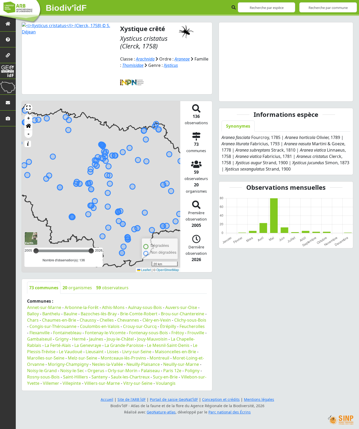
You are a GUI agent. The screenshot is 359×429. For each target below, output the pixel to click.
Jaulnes (96, 339)
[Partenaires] (8, 55)
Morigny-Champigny (68, 364)
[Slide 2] (291, 94)
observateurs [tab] (112, 288)
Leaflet (145, 269)
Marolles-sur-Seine (45, 358)
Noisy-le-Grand (42, 370)
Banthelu (51, 314)
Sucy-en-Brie (165, 377)
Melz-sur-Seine (82, 358)
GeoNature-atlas (161, 412)
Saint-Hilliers (75, 377)
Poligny (192, 370)
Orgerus (96, 370)
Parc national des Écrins (229, 412)
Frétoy (177, 333)
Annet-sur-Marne (44, 307)
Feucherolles (192, 326)
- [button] (28, 134)
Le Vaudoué (70, 352)
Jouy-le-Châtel (120, 339)
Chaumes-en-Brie (59, 320)
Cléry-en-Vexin (156, 320)
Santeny (99, 377)
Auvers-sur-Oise (181, 307)
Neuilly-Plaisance (143, 364)
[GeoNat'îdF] (8, 71)
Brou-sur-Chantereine (182, 314)
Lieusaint (95, 352)
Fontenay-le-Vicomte (105, 333)
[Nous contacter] (8, 102)
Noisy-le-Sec (72, 370)
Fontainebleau (67, 333)
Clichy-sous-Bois (190, 320)
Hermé (79, 339)
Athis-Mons (113, 307)
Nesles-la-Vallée (107, 364)
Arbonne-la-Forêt (82, 307)
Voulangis (166, 383)
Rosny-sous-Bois (43, 377)
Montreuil (159, 358)
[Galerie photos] (8, 118)
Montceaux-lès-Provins (123, 358)
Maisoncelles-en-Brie (175, 352)
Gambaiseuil (39, 339)
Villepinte (72, 383)
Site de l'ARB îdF (131, 399)
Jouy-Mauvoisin (152, 339)
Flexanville (39, 333)
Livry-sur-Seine (136, 352)
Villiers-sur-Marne (102, 383)
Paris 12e (172, 370)
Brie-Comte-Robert (138, 314)
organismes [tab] (77, 288)
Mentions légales (259, 399)
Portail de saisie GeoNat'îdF (174, 399)
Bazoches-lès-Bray (99, 314)
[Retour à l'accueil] (8, 23)
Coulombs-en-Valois (100, 326)
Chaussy (88, 320)
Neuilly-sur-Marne (181, 364)
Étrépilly (168, 326)
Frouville (195, 333)
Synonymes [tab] (238, 126)
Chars (33, 320)
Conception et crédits (221, 399)
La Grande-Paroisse (124, 345)
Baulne (70, 314)
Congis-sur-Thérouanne (52, 326)
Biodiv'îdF (66, 8)
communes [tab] (43, 288)
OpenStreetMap (167, 269)
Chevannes (128, 320)
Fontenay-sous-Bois (148, 333)
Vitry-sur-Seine (137, 383)
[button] (28, 108)
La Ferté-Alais (58, 345)
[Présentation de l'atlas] (8, 39)
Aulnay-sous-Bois (145, 307)
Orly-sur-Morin (122, 370)
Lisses (113, 352)
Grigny (62, 339)
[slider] (91, 250)
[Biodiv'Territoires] (8, 86)
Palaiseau (150, 370)
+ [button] (28, 118)
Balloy (33, 314)
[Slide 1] (281, 94)
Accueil (107, 399)
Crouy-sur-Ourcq (140, 326)
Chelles (107, 320)
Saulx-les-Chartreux (130, 377)
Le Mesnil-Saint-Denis (168, 345)
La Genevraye (87, 345)
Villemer (51, 383)
